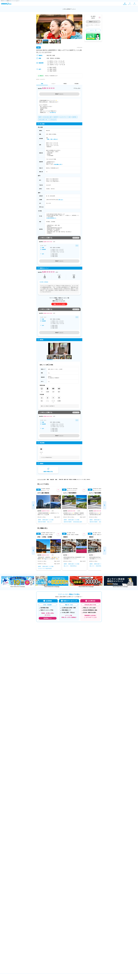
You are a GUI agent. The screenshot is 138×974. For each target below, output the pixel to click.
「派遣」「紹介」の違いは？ (52, 139)
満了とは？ (60, 199)
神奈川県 (70, 488)
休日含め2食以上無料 (47, 117)
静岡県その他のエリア (50, 532)
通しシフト (50, 521)
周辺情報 (76, 83)
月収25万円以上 (73, 565)
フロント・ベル (46, 490)
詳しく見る (78, 88)
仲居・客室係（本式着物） (48, 534)
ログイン (92, 30)
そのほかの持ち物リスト (51, 218)
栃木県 (44, 488)
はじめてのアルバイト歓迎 (65, 117)
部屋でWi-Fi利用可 (42, 521)
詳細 (42, 83)
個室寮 (40, 117)
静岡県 (44, 532)
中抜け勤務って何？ (58, 164)
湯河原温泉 (75, 488)
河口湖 (73, 532)
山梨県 (69, 532)
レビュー (53, 83)
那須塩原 (48, 488)
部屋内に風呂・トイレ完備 (48, 519)
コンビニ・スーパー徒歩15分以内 (45, 568)
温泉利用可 (56, 117)
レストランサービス (72, 490)
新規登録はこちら (48, 618)
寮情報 (65, 83)
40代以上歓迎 (41, 119)
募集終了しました (59, 94)
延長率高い (74, 117)
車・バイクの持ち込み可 (51, 119)
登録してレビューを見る (59, 304)
